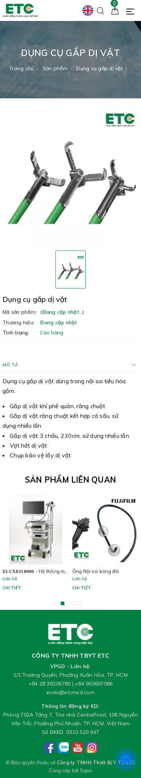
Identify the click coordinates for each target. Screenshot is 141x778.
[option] (70, 177)
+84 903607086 (93, 683)
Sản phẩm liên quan (70, 480)
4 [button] (79, 603)
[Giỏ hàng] (115, 10)
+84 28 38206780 (50, 683)
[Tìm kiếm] (100, 10)
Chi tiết (12, 587)
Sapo (86, 770)
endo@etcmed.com (70, 692)
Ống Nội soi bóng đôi (95, 571)
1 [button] (62, 603)
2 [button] (68, 603)
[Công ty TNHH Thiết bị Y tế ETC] (20, 10)
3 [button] (73, 603)
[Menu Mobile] (132, 11)
